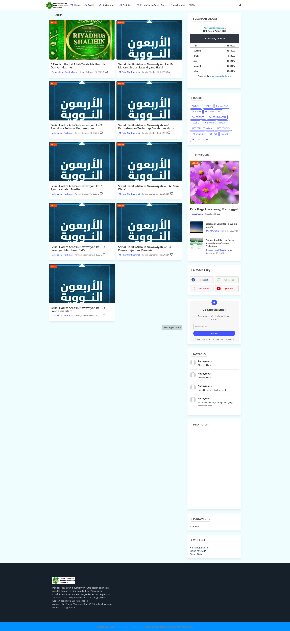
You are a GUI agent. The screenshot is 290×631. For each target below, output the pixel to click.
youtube (229, 288)
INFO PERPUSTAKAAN (202, 128)
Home (77, 5)
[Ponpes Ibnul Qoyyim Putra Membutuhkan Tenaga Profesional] (196, 243)
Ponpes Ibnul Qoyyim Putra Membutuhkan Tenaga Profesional (219, 242)
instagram (204, 288)
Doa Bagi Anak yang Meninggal (214, 209)
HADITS (195, 122)
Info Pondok (178, 5)
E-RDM (191, 5)
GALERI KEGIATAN (217, 117)
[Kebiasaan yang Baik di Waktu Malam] (196, 227)
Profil (90, 5)
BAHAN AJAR (222, 106)
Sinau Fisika (196, 554)
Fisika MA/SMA (198, 550)
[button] (240, 5)
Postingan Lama (172, 327)
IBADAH (222, 122)
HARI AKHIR (209, 122)
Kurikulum (107, 5)
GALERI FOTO (198, 117)
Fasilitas (126, 5)
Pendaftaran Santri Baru (153, 5)
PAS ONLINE (197, 133)
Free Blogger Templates (128, 626)
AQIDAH (196, 106)
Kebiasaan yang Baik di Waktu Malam (221, 225)
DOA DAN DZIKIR (213, 111)
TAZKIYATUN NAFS (200, 139)
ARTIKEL (208, 106)
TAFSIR (224, 133)
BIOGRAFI (196, 111)
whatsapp (229, 279)
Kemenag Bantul (199, 547)
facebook (204, 279)
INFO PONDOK (223, 128)
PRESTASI (212, 133)
